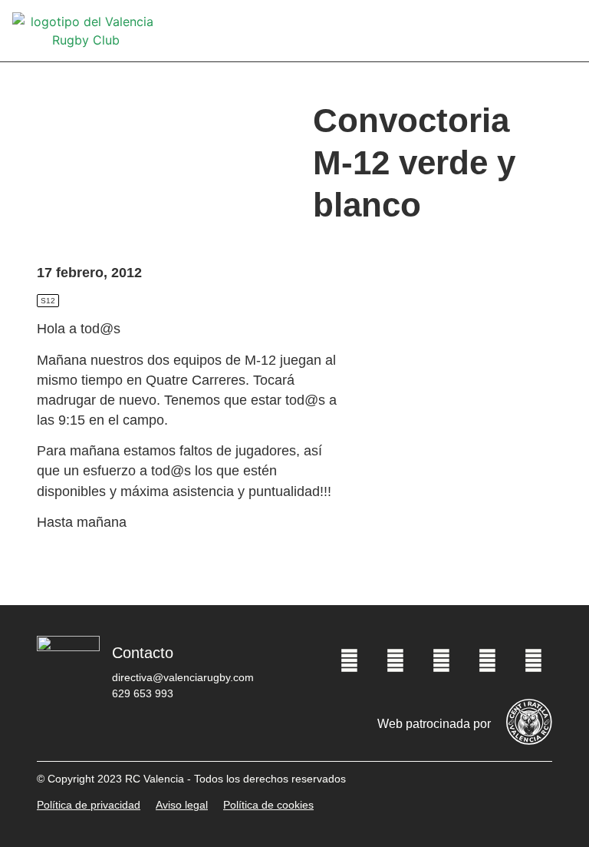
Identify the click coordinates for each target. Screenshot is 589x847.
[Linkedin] (533, 661)
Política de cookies (268, 805)
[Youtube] (487, 661)
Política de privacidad (88, 805)
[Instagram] (441, 661)
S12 (48, 300)
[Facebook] (349, 661)
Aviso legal (182, 805)
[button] (566, 31)
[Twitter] (395, 661)
